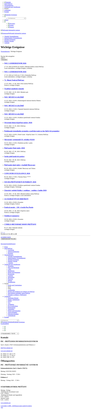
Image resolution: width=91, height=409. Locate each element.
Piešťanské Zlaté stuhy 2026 (14, 148)
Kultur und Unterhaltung (15, 285)
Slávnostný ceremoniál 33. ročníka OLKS (19, 140)
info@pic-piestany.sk (7, 348)
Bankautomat (11, 307)
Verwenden (4, 59)
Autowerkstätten (12, 312)
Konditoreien (11, 282)
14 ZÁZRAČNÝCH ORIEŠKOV (16, 199)
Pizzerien (10, 279)
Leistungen (7, 296)
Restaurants (11, 274)
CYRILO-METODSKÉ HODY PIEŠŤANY (20, 224)
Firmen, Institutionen (13, 299)
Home (6, 247)
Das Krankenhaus (13, 306)
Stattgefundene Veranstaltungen (13, 38)
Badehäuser (11, 271)
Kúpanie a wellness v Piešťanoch (17, 295)
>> (4, 232)
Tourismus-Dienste (13, 298)
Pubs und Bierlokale (13, 267)
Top (2, 407)
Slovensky (12, 23)
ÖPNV (10, 301)
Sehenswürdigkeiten (13, 251)
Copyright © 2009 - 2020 (8, 406)
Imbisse (10, 280)
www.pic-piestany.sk (6, 351)
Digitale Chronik (9, 41)
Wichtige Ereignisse (9, 39)
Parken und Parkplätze (14, 311)
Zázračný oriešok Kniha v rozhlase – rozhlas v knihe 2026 (25, 190)
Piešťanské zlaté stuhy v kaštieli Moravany (19, 165)
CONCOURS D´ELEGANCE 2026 (17, 173)
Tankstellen (11, 309)
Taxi (9, 303)
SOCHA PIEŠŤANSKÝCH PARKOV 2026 (20, 182)
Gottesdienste (11, 315)
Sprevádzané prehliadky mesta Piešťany (19, 293)
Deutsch (11, 27)
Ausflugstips (11, 290)
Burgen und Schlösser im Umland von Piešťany (21, 291)
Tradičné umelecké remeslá (14, 89)
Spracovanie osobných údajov (23, 406)
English (11, 25)
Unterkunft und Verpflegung (12, 264)
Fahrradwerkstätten (13, 314)
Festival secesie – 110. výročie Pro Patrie (18, 207)
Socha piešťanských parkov (14, 156)
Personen (10, 253)
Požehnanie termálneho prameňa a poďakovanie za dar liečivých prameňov (32, 131)
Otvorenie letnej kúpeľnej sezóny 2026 (18, 123)
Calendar (6, 43)
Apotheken (11, 304)
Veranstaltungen (5, 51)
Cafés (9, 269)
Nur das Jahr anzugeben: (8, 56)
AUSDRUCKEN (6, 237)
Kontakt (6, 317)
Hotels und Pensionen (14, 272)
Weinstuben (11, 277)
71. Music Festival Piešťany (14, 80)
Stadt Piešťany (8, 248)
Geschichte (11, 250)
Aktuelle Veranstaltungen (11, 36)
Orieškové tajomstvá (11, 216)
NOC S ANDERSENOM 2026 (15, 63)
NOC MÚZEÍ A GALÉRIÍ (14, 97)
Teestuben (11, 266)
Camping (10, 275)
